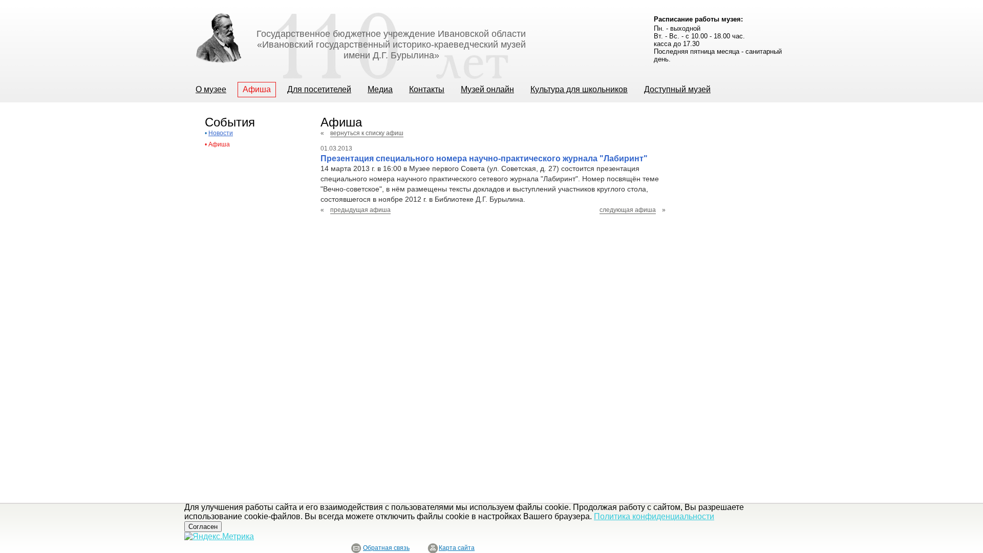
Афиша (219, 144)
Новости (220, 133)
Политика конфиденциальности (654, 516)
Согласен (203, 526)
